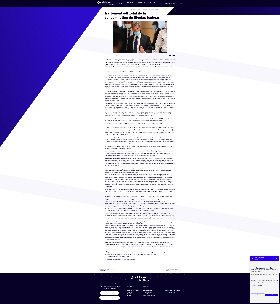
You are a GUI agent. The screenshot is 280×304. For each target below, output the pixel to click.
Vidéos (129, 295)
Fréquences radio (147, 290)
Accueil (120, 3)
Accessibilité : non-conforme (150, 297)
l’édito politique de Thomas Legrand (142, 213)
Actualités (129, 292)
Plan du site (130, 297)
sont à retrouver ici (126, 256)
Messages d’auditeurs (133, 290)
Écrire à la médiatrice (132, 289)
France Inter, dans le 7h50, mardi (114, 118)
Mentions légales (147, 292)
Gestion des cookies (148, 293)
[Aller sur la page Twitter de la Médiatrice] (171, 292)
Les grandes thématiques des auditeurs (118, 9)
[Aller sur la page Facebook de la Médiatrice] (169, 292)
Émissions (129, 293)
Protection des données (149, 295)
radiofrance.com (147, 289)
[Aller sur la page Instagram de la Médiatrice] (174, 292)
